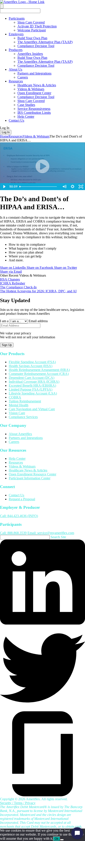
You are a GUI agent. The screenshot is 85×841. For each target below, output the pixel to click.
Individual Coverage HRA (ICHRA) (34, 382)
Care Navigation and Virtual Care (32, 409)
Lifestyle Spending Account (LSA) (33, 393)
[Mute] (64, 186)
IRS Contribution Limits (34, 112)
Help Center (25, 116)
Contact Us (16, 120)
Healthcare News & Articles (36, 85)
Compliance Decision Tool (35, 46)
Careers (22, 77)
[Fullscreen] (81, 186)
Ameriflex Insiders (30, 54)
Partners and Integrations (34, 73)
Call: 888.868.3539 (13, 533)
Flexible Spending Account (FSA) (32, 362)
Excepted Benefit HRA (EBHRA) (32, 386)
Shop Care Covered (31, 22)
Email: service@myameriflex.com (50, 533)
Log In (6, 132)
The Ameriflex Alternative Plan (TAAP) (45, 42)
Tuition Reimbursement (25, 401)
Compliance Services (23, 417)
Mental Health (18, 405)
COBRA (15, 397)
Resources (16, 81)
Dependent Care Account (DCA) (31, 378)
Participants (17, 18)
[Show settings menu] (72, 186)
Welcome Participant (31, 30)
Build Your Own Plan (32, 38)
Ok (56, 838)
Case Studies (26, 105)
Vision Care (17, 413)
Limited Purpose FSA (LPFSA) (30, 390)
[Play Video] (4, 186)
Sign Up (7, 345)
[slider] (39, 186)
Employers (16, 34)
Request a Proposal (22, 499)
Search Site (58, 537)
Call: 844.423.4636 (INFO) (19, 516)
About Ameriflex (20, 434)
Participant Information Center (29, 478)
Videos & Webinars (30, 89)
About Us (15, 69)
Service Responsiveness (33, 109)
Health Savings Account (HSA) (30, 366)
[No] (62, 839)
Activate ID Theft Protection (37, 26)
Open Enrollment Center (34, 93)
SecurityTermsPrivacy (18, 803)
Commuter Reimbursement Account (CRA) (39, 374)
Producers (15, 50)
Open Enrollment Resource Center (32, 474)
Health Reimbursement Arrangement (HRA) (39, 370)
